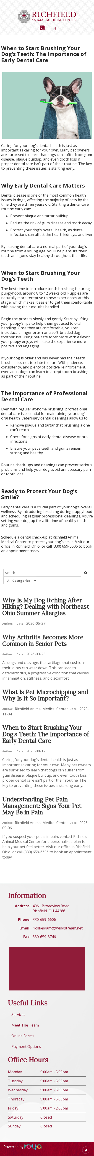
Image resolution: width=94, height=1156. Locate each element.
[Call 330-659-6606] (42, 27)
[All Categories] (20, 580)
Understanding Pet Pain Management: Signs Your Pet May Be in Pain (41, 805)
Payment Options (26, 1046)
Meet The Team (25, 1025)
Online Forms (22, 1035)
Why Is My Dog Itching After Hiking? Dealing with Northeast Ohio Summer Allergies (45, 606)
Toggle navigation (10, 6)
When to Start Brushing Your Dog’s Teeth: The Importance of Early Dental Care (45, 734)
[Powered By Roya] (33, 1146)
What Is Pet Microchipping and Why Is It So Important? (45, 695)
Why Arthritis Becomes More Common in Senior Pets (42, 640)
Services (18, 1014)
